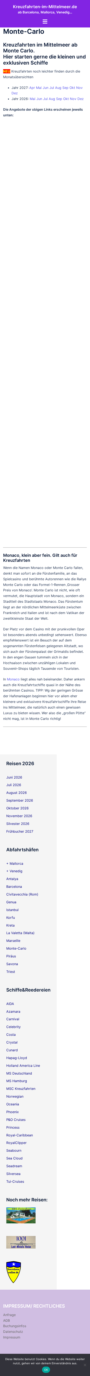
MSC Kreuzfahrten (20, 1089)
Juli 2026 (13, 785)
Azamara (13, 1011)
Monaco (13, 679)
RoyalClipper (16, 1143)
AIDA (10, 1004)
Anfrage (9, 1315)
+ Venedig (14, 871)
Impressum (11, 1337)
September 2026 (19, 800)
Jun (45, 88)
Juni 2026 (14, 777)
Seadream (14, 1166)
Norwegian (14, 1096)
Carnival (12, 1019)
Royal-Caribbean (19, 1135)
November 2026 (19, 816)
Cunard (12, 1050)
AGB (6, 1320)
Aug (58, 88)
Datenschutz (13, 1331)
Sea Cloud (14, 1158)
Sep (65, 88)
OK (46, 1369)
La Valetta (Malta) (20, 933)
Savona (12, 964)
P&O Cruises (16, 1120)
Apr (32, 88)
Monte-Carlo (16, 948)
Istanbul (12, 910)
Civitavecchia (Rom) (22, 894)
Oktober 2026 (17, 808)
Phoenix (12, 1112)
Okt (72, 88)
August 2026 (16, 793)
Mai (39, 88)
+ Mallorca (14, 863)
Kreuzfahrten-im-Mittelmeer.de (45, 6)
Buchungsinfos (14, 1326)
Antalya (12, 879)
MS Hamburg (16, 1081)
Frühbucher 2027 (19, 831)
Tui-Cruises (15, 1181)
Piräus (11, 956)
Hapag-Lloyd (16, 1058)
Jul (51, 88)
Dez (15, 93)
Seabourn (13, 1150)
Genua (11, 902)
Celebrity (13, 1027)
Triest (10, 972)
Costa (11, 1034)
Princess (12, 1127)
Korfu (10, 917)
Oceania (12, 1104)
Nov (79, 88)
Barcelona (14, 886)
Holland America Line (23, 1065)
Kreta (10, 925)
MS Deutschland (19, 1073)
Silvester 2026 (17, 824)
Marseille (13, 941)
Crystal (12, 1042)
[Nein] (85, 1365)
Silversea (13, 1174)
